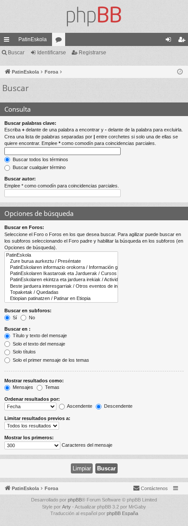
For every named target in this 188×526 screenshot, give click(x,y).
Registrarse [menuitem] (183, 41)
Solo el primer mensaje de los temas (50, 360)
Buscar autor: (20, 178)
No (31, 317)
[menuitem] (150, 488)
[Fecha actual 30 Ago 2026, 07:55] (180, 72)
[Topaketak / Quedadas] (61, 292)
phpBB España (122, 513)
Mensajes (22, 387)
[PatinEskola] (94, 16)
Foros (60, 41)
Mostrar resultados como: (34, 380)
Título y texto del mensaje (39, 335)
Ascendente (79, 406)
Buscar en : (17, 329)
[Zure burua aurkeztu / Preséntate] (61, 261)
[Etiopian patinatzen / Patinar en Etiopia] (61, 299)
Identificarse (51, 52)
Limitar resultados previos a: (37, 418)
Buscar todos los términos (39, 159)
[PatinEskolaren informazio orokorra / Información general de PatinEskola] (61, 268)
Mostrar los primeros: (29, 437)
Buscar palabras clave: (30, 123)
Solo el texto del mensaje (38, 343)
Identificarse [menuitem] (170, 41)
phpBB (75, 499)
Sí (14, 317)
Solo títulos (23, 351)
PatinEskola (32, 39)
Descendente (117, 406)
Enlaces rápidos (8, 41)
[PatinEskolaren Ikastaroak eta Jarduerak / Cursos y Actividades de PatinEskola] (61, 274)
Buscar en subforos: (28, 310)
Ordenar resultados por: (32, 399)
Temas (51, 387)
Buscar (16, 52)
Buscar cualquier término (38, 167)
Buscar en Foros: (24, 227)
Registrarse (92, 52)
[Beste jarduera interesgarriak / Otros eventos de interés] (61, 286)
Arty (66, 506)
